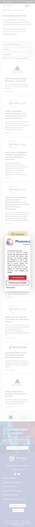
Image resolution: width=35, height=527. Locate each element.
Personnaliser (10, 287)
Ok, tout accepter (18, 277)
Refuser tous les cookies (18, 283)
